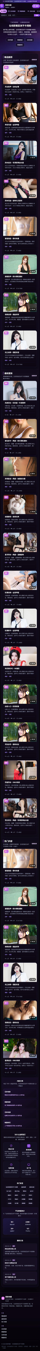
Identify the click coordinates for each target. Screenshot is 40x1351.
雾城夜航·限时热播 (12, 238)
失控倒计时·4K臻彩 (12, 668)
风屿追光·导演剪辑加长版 (14, 163)
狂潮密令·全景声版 (12, 630)
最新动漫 (31, 1187)
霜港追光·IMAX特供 (12, 1060)
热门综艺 (9, 1191)
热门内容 (4, 1322)
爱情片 (25, 1191)
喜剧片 (9, 1195)
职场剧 (30, 1199)
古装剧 (9, 1203)
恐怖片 (30, 1195)
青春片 (16, 1199)
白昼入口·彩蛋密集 (12, 706)
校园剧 (23, 1199)
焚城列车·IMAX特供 (12, 782)
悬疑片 (16, 1195)
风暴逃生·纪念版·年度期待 (15, 403)
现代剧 (16, 1203)
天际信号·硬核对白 (12, 744)
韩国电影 (22, 11)
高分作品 (17, 1191)
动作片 (31, 1191)
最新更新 (4, 1319)
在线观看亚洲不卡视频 (12, 1187)
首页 (4, 11)
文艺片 (9, 1199)
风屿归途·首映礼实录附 (13, 201)
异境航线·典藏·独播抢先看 (15, 479)
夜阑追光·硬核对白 (12, 1022)
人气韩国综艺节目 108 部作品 (13, 1126)
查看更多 (34, 60)
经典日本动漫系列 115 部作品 (13, 1115)
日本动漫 (32, 11)
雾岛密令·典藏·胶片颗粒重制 (16, 441)
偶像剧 (23, 1203)
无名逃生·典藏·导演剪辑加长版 (17, 820)
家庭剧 (30, 1203)
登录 (37, 6)
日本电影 (13, 11)
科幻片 (23, 1195)
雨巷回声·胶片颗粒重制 (13, 276)
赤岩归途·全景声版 (12, 125)
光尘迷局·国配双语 (12, 352)
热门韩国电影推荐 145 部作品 (13, 1105)
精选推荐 (4, 1316)
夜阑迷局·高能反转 (12, 314)
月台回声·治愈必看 (12, 87)
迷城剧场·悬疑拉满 (12, 517)
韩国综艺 (20, 45)
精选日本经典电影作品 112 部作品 (14, 1095)
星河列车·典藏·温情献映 (14, 555)
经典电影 (23, 1187)
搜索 (37, 15)
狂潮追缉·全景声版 (12, 592)
